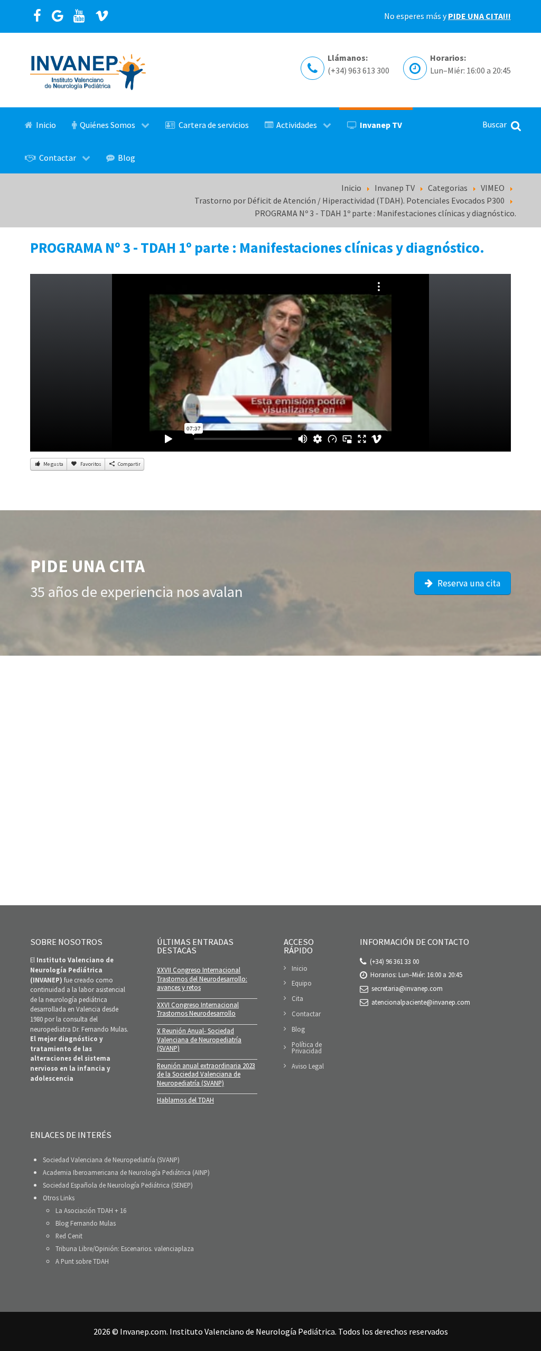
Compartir (129, 464)
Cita (297, 998)
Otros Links (58, 1197)
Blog (298, 1029)
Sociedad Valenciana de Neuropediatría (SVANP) (111, 1159)
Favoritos (90, 464)
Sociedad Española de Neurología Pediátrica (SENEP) (118, 1185)
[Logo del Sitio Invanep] (88, 70)
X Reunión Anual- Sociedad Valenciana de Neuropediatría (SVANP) (199, 1039)
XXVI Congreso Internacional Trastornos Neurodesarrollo (198, 1009)
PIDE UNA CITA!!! (479, 16)
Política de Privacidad (307, 1047)
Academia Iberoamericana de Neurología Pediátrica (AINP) (126, 1172)
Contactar (306, 1013)
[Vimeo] (102, 16)
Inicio (299, 968)
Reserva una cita (467, 583)
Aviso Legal (308, 1066)
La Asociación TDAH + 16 (90, 1210)
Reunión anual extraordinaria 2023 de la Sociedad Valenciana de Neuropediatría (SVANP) (206, 1074)
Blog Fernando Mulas (85, 1223)
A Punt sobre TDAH (82, 1261)
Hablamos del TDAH (185, 1100)
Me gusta (52, 464)
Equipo (302, 983)
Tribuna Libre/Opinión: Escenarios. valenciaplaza (124, 1248)
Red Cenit (68, 1235)
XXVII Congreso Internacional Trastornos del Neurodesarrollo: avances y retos (202, 978)
